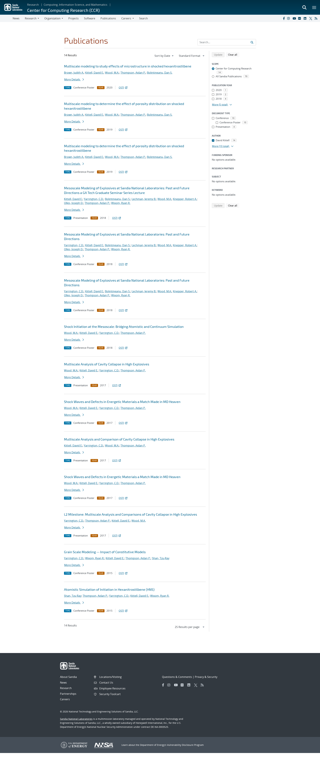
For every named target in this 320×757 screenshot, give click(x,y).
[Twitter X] (311, 18)
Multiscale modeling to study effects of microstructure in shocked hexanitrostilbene (127, 66)
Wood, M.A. (112, 72)
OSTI (121, 87)
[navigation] (164, 55)
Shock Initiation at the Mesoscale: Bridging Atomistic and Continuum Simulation (124, 327)
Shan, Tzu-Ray (160, 558)
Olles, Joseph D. (73, 203)
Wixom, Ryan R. (120, 203)
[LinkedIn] (306, 18)
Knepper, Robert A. (185, 199)
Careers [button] (126, 18)
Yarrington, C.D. (94, 199)
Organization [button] (52, 18)
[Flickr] (300, 18)
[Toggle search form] (304, 7)
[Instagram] (289, 18)
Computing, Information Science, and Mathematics (75, 5)
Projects (73, 18)
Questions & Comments (177, 677)
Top (310, 753)
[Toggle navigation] (6, 18)
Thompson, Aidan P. (133, 72)
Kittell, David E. (94, 72)
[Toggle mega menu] (314, 7)
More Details (72, 79)
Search (143, 18)
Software (89, 18)
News (16, 18)
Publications (108, 18)
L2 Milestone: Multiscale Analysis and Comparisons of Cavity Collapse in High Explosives (130, 514)
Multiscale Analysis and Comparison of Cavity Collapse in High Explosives (119, 439)
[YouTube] (295, 18)
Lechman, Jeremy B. (144, 199)
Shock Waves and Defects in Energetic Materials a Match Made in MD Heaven (122, 402)
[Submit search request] (252, 42)
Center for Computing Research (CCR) (63, 10)
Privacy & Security (206, 677)
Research (33, 5)
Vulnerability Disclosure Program (185, 744)
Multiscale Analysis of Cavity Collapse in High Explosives (106, 364)
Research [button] (30, 18)
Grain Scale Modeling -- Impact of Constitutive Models (105, 552)
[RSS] (317, 18)
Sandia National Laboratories (76, 718)
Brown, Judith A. (74, 72)
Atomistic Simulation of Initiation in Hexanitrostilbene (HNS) (109, 589)
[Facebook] (284, 18)
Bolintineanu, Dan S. (159, 72)
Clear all (233, 54)
